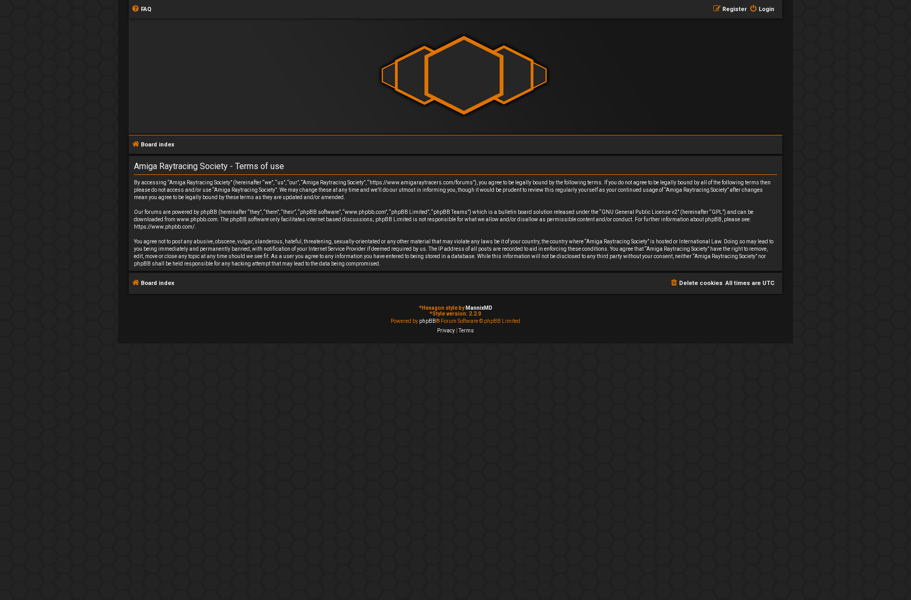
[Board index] (464, 75)
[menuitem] (141, 9)
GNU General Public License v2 (639, 212)
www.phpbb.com (197, 219)
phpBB (427, 321)
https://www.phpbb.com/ (164, 227)
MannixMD (479, 308)
